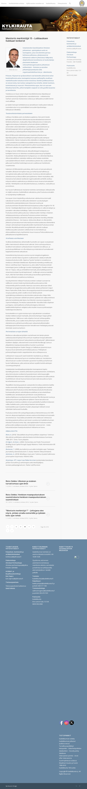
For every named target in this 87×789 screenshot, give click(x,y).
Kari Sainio (34, 486)
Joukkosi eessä (64, 744)
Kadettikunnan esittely (67, 739)
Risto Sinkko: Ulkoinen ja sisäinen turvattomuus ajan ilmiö (21, 482)
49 (20, 527)
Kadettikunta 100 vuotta (67, 768)
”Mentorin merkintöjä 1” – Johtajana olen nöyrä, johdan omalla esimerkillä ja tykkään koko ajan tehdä (25, 513)
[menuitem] (4, 3)
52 (33, 527)
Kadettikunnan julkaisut (67, 741)
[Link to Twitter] (76, 786)
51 (29, 527)
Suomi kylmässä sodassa (68, 761)
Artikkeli (16, 486)
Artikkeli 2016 (24, 486)
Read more (48, 484)
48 (16, 527)
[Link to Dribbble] (79, 786)
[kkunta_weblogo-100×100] (82, 3)
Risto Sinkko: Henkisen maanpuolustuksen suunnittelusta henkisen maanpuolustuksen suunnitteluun (26, 497)
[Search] (70, 3)
